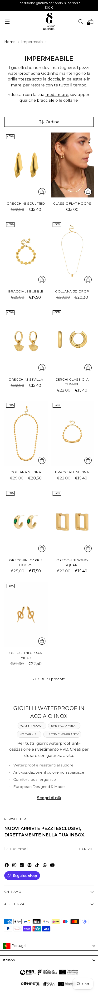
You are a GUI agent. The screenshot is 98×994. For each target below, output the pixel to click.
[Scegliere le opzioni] (42, 191)
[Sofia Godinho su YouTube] (53, 866)
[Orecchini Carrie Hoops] (26, 521)
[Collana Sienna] (26, 433)
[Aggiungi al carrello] (88, 191)
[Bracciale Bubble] (26, 252)
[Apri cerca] (80, 21)
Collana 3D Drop (72, 291)
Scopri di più (49, 797)
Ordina (52, 121)
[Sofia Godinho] (49, 21)
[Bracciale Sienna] (72, 433)
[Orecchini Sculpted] (26, 165)
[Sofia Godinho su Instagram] (15, 866)
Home (9, 42)
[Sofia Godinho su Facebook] (7, 866)
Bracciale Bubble (25, 291)
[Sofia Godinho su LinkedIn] (22, 866)
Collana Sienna (25, 472)
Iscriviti (86, 849)
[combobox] (49, 946)
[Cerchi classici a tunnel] (72, 340)
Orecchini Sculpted (26, 203)
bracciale (45, 100)
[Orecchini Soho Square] (72, 521)
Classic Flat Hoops (72, 203)
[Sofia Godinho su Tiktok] (37, 866)
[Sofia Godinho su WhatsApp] (45, 866)
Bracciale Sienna (72, 472)
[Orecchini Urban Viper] (26, 614)
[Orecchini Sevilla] (26, 340)
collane (70, 100)
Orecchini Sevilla (26, 379)
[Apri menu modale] (7, 21)
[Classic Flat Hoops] (72, 165)
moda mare (56, 94)
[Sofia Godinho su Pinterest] (30, 866)
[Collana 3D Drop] (72, 252)
